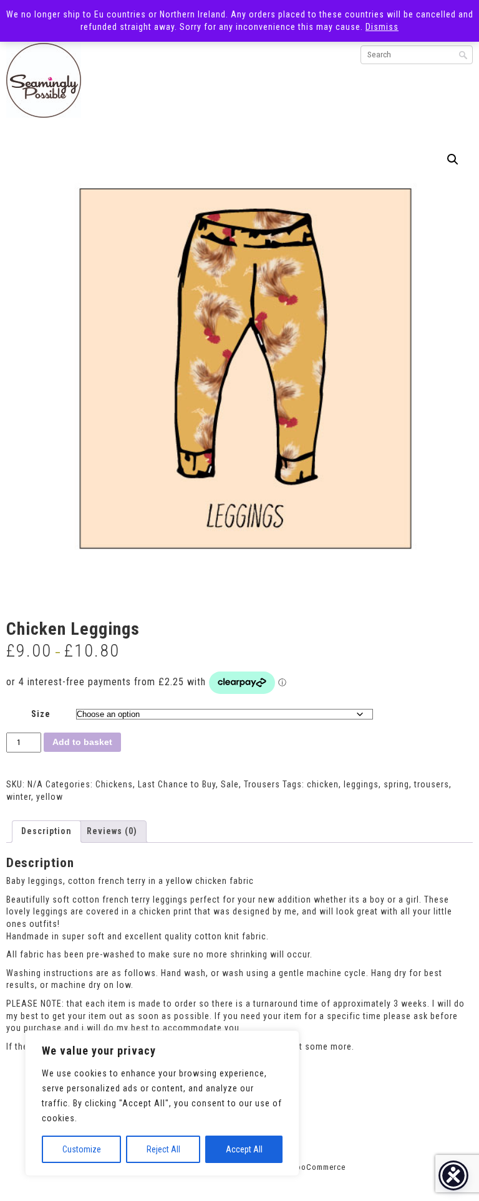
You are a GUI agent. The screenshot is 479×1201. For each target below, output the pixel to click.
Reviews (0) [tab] (112, 831)
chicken (323, 784)
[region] (162, 1103)
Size (41, 714)
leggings (361, 784)
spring (396, 784)
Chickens (114, 784)
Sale (230, 784)
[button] (453, 159)
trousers (431, 784)
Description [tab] (46, 831)
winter (18, 797)
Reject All (163, 1149)
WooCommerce (317, 1167)
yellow (49, 797)
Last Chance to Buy (177, 784)
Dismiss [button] (382, 27)
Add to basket (82, 742)
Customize (81, 1149)
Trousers (262, 784)
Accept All (244, 1149)
